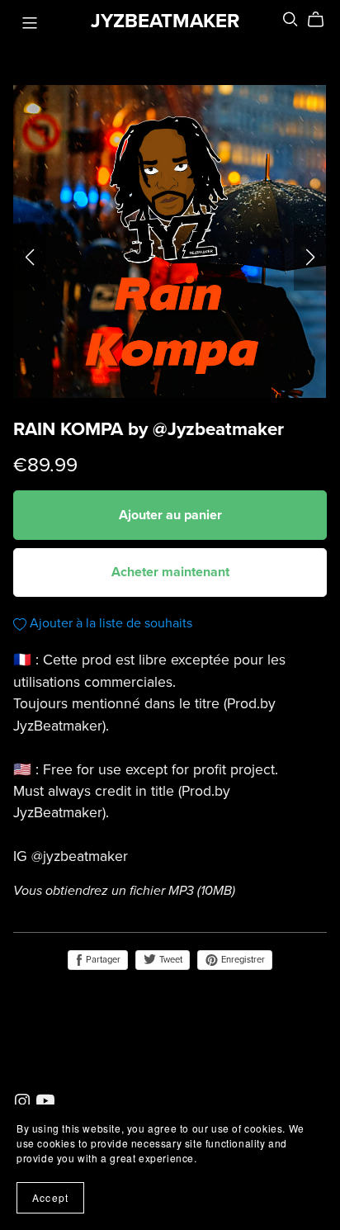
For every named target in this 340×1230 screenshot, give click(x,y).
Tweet (169, 959)
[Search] (290, 19)
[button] (29, 258)
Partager (101, 959)
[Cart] (322, 20)
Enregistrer (242, 959)
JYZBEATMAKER (165, 21)
